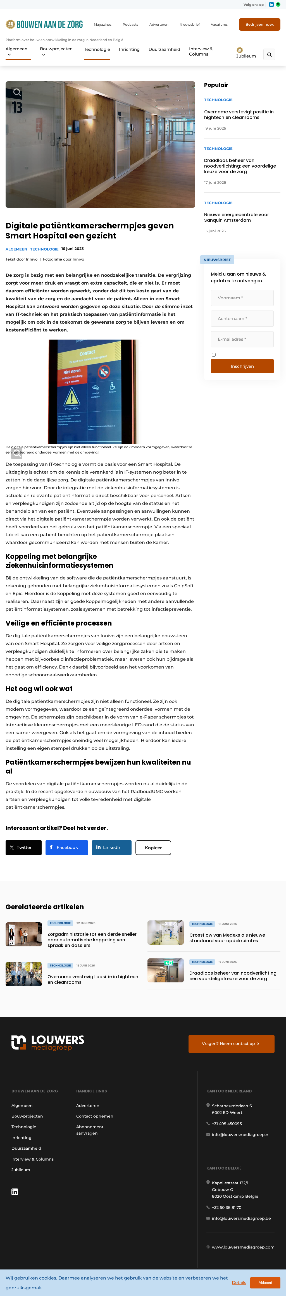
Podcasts (130, 24)
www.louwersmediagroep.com (243, 1247)
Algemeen (16, 48)
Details (239, 1282)
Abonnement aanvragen (90, 1129)
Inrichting (129, 49)
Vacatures (219, 24)
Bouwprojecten (56, 48)
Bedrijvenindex (260, 24)
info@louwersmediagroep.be (241, 1218)
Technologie (97, 49)
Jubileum (246, 56)
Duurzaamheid (164, 49)
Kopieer (153, 847)
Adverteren (158, 24)
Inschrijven (242, 366)
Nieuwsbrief (190, 24)
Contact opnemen (94, 1116)
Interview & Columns (201, 51)
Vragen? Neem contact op (228, 1043)
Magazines (102, 24)
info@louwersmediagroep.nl (241, 1134)
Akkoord (265, 1283)
